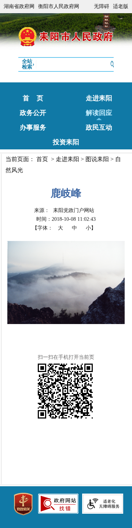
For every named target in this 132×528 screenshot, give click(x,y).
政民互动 (99, 127)
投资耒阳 (66, 142)
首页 (42, 159)
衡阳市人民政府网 (58, 6)
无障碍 (101, 6)
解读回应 (99, 112)
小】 (91, 228)
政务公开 (33, 112)
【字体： (64, 228)
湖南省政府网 (19, 6)
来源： (64, 210)
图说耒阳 (97, 159)
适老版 (120, 6)
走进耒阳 (99, 98)
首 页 (33, 98)
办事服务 (33, 127)
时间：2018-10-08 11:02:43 (66, 219)
